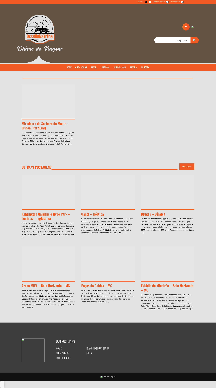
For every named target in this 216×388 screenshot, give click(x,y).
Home (69, 67)
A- (182, 2)
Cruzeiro (145, 67)
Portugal (105, 67)
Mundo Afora (120, 67)
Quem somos (81, 67)
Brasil (94, 67)
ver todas (187, 166)
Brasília (133, 67)
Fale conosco (63, 358)
